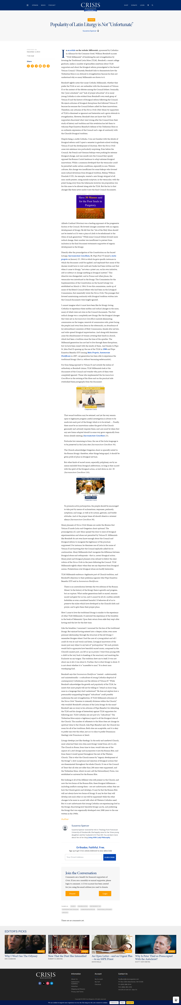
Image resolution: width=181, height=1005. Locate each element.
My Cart (97, 982)
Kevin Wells (96, 962)
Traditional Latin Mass (104, 909)
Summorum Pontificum (88, 909)
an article (71, 50)
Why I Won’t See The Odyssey (21, 956)
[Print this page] (44, 66)
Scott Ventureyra (142, 962)
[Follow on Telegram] (51, 983)
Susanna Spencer (89, 31)
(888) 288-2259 (127, 987)
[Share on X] (28, 66)
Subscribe (109, 857)
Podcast (52, 5)
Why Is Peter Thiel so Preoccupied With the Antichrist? (154, 957)
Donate (134, 5)
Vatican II (65, 912)
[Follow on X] (43, 983)
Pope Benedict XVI (95, 906)
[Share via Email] (40, 66)
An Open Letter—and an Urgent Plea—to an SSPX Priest (112, 957)
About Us (74, 979)
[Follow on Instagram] (47, 983)
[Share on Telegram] (36, 66)
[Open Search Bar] (152, 5)
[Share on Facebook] (32, 66)
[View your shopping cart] (148, 5)
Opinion (35, 5)
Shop (126, 5)
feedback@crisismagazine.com (128, 979)
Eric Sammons (10, 959)
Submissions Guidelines (75, 983)
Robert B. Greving (55, 959)
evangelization (82, 906)
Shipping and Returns (78, 989)
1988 (105, 349)
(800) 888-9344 (126, 984)
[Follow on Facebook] (39, 983)
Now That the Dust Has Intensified (67, 956)
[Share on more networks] (48, 66)
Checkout (98, 984)
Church (73, 906)
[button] (176, 1000)
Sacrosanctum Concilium (70, 909)
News (43, 5)
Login (142, 5)
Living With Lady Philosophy (99, 837)
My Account (99, 979)
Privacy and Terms (77, 992)
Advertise (74, 986)
